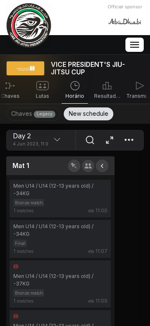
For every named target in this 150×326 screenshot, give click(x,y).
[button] (129, 140)
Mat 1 (20, 166)
